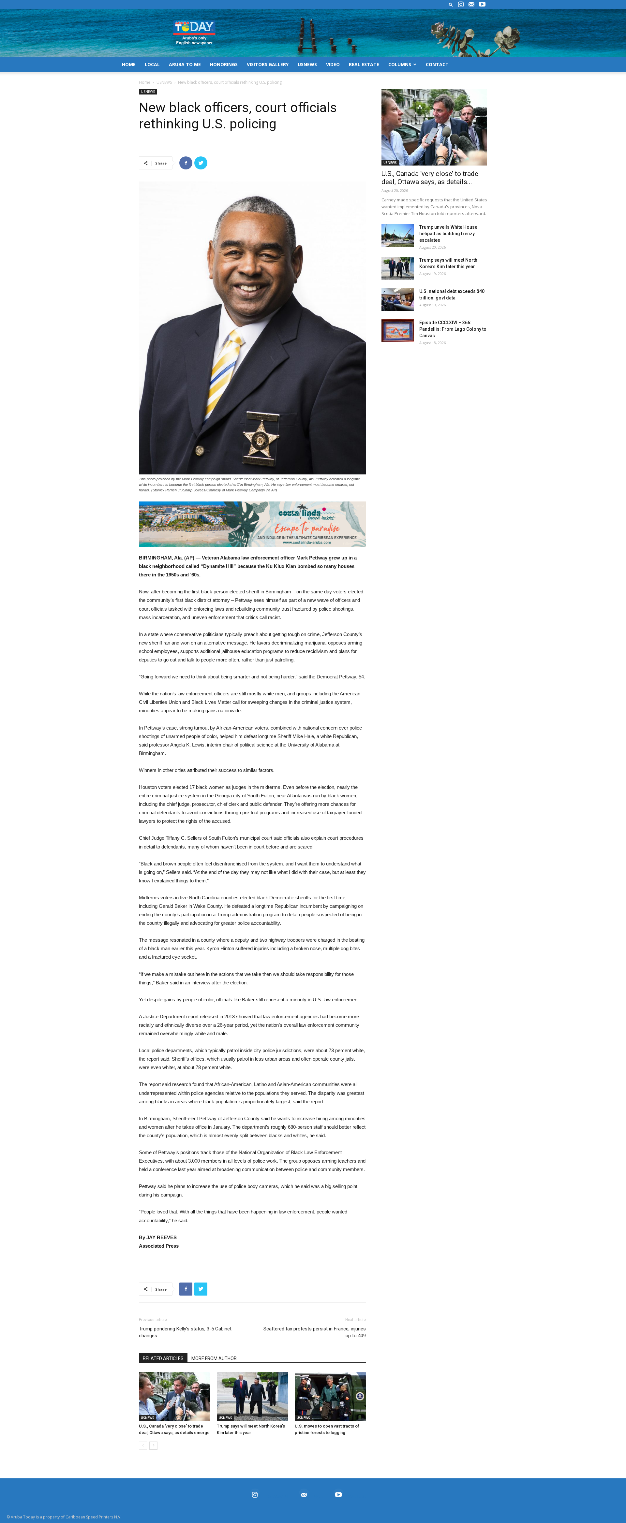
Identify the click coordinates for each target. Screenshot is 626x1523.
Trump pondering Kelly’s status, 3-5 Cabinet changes (185, 1332)
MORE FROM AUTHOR (214, 1358)
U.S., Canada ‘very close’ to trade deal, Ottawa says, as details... (429, 178)
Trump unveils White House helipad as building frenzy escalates (448, 234)
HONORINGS (224, 64)
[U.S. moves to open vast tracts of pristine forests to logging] (330, 1396)
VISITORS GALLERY (268, 64)
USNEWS (307, 64)
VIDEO (333, 64)
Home (144, 82)
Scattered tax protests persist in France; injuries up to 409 (314, 1332)
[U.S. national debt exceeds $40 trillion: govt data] (397, 299)
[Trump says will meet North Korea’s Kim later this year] (252, 1396)
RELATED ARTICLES (163, 1358)
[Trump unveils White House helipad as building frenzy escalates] (397, 235)
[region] (252, 524)
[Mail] (471, 4)
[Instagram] (461, 4)
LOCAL (152, 64)
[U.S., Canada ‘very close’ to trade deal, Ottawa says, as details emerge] (174, 1396)
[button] (451, 4)
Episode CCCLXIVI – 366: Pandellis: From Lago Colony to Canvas (452, 329)
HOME (129, 64)
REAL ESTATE (364, 64)
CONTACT (437, 64)
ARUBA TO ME (185, 64)
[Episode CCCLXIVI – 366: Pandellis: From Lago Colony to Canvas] (397, 330)
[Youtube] (482, 4)
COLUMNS (399, 64)
